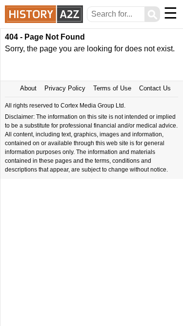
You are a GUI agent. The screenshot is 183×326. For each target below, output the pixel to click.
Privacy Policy (64, 88)
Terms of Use (112, 88)
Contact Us (155, 88)
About (28, 88)
